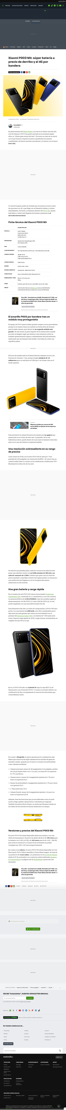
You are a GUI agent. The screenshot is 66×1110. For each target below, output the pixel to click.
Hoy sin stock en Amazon (28, 306)
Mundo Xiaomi (7, 1075)
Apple (5, 1036)
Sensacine (31, 1064)
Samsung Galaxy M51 (25, 616)
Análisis (26, 1030)
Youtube (60, 5)
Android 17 (43, 987)
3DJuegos (18, 1064)
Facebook (22, 72)
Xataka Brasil (7, 1097)
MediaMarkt (38, 859)
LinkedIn (36, 1010)
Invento (34, 47)
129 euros (34, 288)
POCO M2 (46, 211)
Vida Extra (18, 1067)
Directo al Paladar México (45, 1096)
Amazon (54, 857)
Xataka (5, 1064)
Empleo (26, 1040)
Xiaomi (31, 886)
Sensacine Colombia (31, 1098)
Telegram (55, 5)
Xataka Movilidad (49, 1033)
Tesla (28, 47)
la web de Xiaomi (51, 855)
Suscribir (30, 998)
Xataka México (7, 1095)
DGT (24, 47)
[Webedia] (62, 1)
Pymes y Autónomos (19, 1083)
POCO (37, 886)
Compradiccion (7, 1085)
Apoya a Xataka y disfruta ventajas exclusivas (30, 1017)
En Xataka (32, 422)
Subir (58, 1057)
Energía (26, 1033)
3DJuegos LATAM (20, 1095)
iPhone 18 (40, 47)
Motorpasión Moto (57, 1067)
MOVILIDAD (33, 5)
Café (46, 47)
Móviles (24, 886)
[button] (18, 125)
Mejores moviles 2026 (22, 987)
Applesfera (6, 1069)
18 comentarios (15, 72)
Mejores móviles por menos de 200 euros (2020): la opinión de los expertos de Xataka (43, 426)
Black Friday (27, 131)
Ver (33, 929)
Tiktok (52, 5)
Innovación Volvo (36, 21)
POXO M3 (43, 886)
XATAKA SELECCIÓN (17, 5)
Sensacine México (33, 1095)
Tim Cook (12, 47)
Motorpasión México (56, 1096)
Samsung (26, 1036)
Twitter (63, 5)
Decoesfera (7, 1083)
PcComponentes (14, 859)
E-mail (29, 72)
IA (50, 47)
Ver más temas (8, 1043)
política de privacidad (25, 1001)
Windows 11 (48, 1040)
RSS (29, 1010)
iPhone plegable (34, 987)
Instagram (57, 5)
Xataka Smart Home (7, 1072)
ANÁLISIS (7, 5)
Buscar (60, 1050)
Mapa (54, 47)
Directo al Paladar (45, 1064)
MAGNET (40, 5)
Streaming (6, 1030)
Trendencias (7, 1081)
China (6, 47)
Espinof (30, 1067)
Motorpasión (56, 1064)
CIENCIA (26, 5)
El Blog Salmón (19, 1081)
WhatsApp (49, 5)
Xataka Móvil (7, 1067)
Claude (50, 987)
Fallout (19, 47)
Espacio (47, 1030)
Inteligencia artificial (50, 1036)
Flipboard (27, 72)
